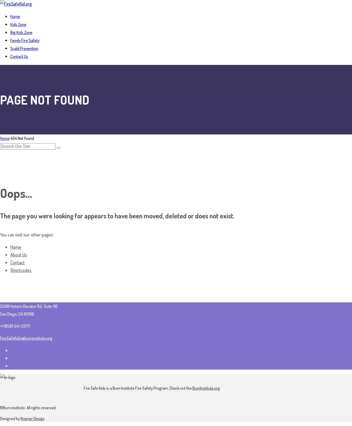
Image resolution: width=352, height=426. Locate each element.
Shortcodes (20, 270)
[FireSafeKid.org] (16, 4)
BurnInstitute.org (206, 388)
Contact (17, 262)
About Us (18, 255)
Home (5, 138)
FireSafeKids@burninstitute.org (26, 338)
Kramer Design (33, 418)
